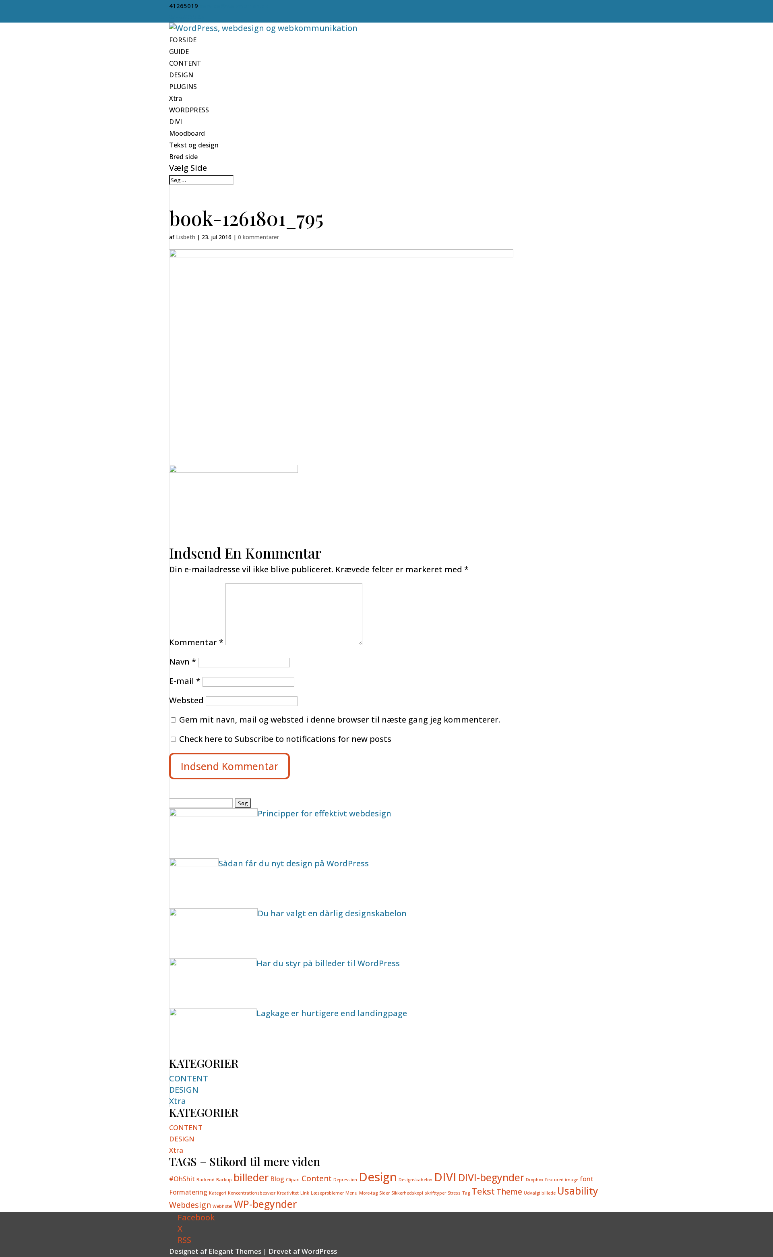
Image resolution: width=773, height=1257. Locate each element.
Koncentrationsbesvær (251, 1193)
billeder (251, 1177)
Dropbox (535, 1179)
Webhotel (222, 1206)
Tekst (483, 1191)
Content (317, 1178)
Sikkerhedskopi (407, 1193)
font (586, 1178)
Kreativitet (288, 1193)
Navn (182, 661)
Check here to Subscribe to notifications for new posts (284, 738)
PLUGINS (183, 86)
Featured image (561, 1179)
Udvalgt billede (540, 1193)
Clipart (293, 1179)
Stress (454, 1193)
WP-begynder (265, 1204)
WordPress (319, 1251)
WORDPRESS (189, 110)
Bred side (183, 156)
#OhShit (182, 1178)
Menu (351, 1193)
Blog (277, 1178)
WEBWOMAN (187, 17)
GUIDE (179, 51)
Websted (186, 700)
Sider (384, 1193)
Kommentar (196, 642)
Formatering (188, 1192)
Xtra (175, 98)
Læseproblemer (327, 1193)
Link (304, 1193)
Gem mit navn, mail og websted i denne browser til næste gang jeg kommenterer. (339, 719)
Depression (345, 1179)
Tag (466, 1193)
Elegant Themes (235, 1251)
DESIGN (181, 74)
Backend (205, 1179)
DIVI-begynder (491, 1177)
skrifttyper (435, 1193)
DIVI (175, 121)
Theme (509, 1191)
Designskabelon (415, 1179)
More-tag (368, 1193)
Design (378, 1177)
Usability (577, 1190)
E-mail (184, 680)
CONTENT (185, 63)
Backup (224, 1179)
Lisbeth (185, 237)
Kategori (217, 1193)
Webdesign (190, 1204)
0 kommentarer (258, 237)
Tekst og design (194, 145)
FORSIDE (182, 39)
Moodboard (187, 133)
